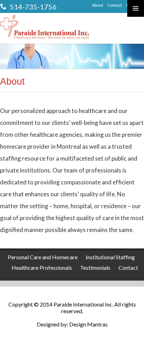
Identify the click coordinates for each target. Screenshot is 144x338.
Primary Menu (135, 8)
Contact (114, 5)
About (97, 5)
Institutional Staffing (110, 257)
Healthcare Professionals (42, 267)
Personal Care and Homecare (43, 257)
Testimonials (95, 267)
